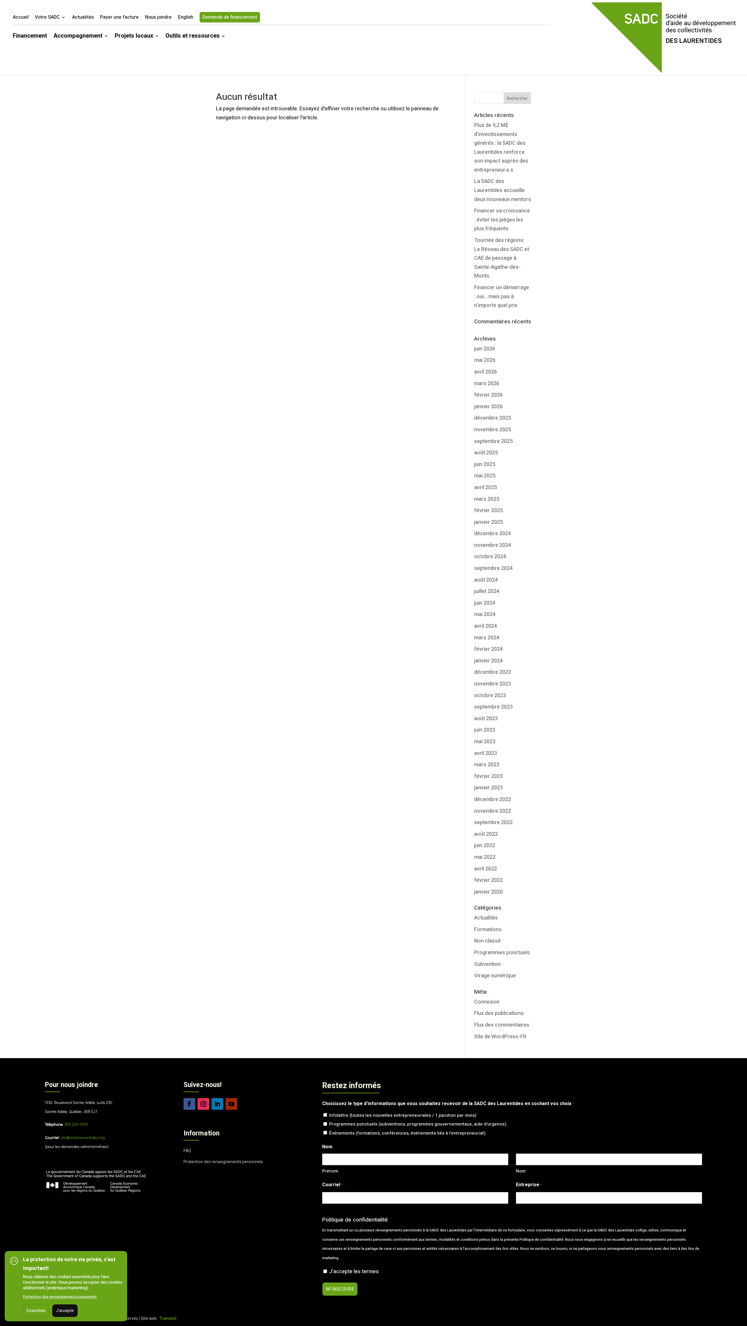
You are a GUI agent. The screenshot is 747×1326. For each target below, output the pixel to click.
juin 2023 (484, 730)
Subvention (487, 964)
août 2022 (486, 834)
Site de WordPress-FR (500, 1037)
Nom (521, 1171)
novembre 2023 (492, 684)
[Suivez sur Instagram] (203, 1104)
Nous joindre (158, 18)
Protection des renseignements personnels (223, 1162)
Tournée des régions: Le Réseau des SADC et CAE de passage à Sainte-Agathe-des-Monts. (501, 258)
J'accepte (65, 1311)
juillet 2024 (486, 591)
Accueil (21, 18)
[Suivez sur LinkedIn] (217, 1104)
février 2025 (488, 510)
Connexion (487, 1002)
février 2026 (488, 395)
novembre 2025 (492, 430)
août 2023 (486, 719)
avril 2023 (485, 753)
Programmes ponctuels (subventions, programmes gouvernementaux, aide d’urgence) (418, 1124)
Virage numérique (495, 976)
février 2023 (488, 776)
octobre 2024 (490, 557)
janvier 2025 (488, 522)
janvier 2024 (488, 661)
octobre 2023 (490, 695)
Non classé (487, 941)
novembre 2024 (492, 545)
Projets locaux (134, 37)
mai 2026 (484, 360)
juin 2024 (484, 603)
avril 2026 (485, 372)
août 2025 (486, 453)
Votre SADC (47, 18)
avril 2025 (485, 487)
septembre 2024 (493, 568)
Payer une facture (119, 18)
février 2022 (488, 880)
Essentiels (36, 1311)
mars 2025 (486, 499)
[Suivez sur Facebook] (189, 1104)
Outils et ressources (192, 37)
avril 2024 (485, 626)
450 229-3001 (76, 1124)
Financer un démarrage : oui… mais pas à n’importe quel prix (501, 296)
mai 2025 (484, 476)
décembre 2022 (492, 799)
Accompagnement (77, 37)
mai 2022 (484, 857)
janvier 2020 (488, 892)
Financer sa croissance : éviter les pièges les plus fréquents (502, 220)
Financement (30, 37)
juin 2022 (484, 845)
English (185, 18)
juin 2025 (484, 464)
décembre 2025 (492, 418)
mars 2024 (486, 638)
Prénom (330, 1171)
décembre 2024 (492, 534)
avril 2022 (485, 869)
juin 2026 (484, 349)
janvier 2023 (488, 788)
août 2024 (486, 580)
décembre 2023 (492, 672)
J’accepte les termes (354, 1272)
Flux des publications (499, 1013)
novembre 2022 (492, 811)
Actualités (83, 18)
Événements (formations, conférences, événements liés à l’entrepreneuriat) (407, 1133)
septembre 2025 (493, 441)
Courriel (332, 1184)
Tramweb (168, 1318)
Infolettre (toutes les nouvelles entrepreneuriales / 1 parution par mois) (403, 1115)
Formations (488, 930)
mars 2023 (486, 765)
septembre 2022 (493, 822)
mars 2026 (486, 384)
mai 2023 (484, 742)
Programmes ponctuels (502, 953)
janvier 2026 (488, 407)
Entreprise (529, 1184)
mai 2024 (484, 614)
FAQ (187, 1151)
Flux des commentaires (501, 1025)
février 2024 (488, 649)
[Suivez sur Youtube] (231, 1104)
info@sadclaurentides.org (82, 1137)
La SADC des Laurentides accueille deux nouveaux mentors (502, 190)
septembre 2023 (493, 707)
